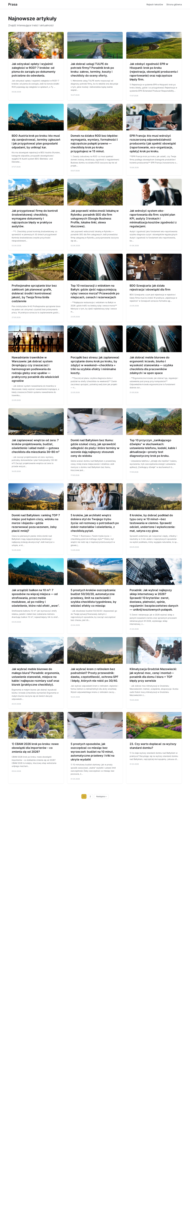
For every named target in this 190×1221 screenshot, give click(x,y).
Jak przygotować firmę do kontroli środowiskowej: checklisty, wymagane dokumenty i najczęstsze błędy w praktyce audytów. (35, 218)
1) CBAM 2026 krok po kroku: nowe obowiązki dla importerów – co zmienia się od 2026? (35, 747)
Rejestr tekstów (154, 4)
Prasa (12, 4)
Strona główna (174, 4)
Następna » (101, 796)
